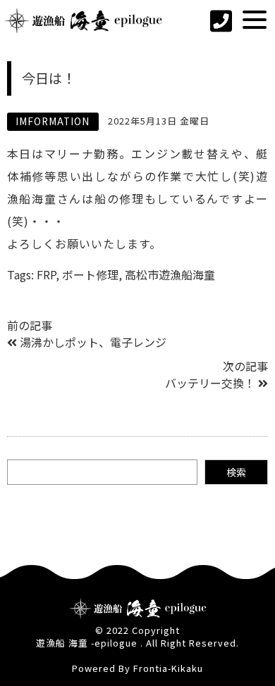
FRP (46, 274)
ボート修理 (90, 274)
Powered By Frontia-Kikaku (137, 668)
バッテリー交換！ (210, 382)
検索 (236, 472)
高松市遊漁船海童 (170, 274)
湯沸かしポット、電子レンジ (93, 342)
